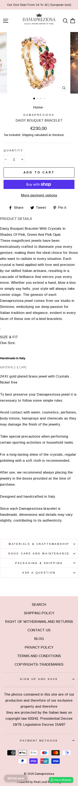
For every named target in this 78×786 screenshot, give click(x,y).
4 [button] (45, 99)
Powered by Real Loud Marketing (39, 782)
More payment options (39, 195)
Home (38, 107)
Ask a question (39, 572)
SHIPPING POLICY (39, 613)
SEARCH (39, 605)
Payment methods (39, 740)
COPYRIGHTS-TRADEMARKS (39, 664)
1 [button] (34, 99)
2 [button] (38, 99)
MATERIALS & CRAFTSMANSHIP (39, 543)
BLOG (39, 639)
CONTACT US (39, 630)
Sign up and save (39, 679)
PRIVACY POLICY (39, 647)
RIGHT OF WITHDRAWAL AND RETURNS (39, 622)
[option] (39, 4)
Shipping (27, 135)
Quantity (13, 150)
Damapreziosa (39, 114)
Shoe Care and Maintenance (39, 553)
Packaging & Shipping (39, 563)
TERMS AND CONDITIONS (39, 656)
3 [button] (41, 99)
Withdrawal (15, 778)
